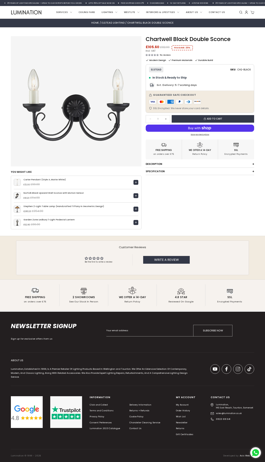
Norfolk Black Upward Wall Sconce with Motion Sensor (53, 193)
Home (95, 23)
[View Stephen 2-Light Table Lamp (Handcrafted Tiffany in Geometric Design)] (136, 209)
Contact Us (135, 428)
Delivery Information (140, 404)
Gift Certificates (184, 434)
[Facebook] (226, 369)
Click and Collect (99, 404)
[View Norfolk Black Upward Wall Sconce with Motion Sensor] (136, 195)
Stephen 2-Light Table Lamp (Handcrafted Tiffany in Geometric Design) (63, 206)
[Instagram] (238, 369)
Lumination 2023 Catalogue (105, 428)
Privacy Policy (97, 416)
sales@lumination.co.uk (229, 413)
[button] (152, 55)
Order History (183, 410)
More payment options (200, 134)
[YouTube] (215, 369)
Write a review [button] (166, 260)
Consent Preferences (101, 422)
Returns (180, 428)
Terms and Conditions (101, 410)
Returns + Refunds (139, 410)
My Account (182, 404)
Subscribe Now (213, 330)
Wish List (181, 416)
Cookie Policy (136, 416)
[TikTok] (249, 369)
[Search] (240, 12)
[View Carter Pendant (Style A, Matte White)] (136, 182)
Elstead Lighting (113, 23)
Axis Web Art (247, 455)
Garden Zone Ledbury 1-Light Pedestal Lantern (49, 219)
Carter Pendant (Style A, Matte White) (44, 179)
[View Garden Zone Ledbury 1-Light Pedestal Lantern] (136, 222)
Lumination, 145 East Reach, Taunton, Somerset (234, 406)
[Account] (246, 12)
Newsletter (182, 422)
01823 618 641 (223, 419)
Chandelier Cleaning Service (144, 422)
